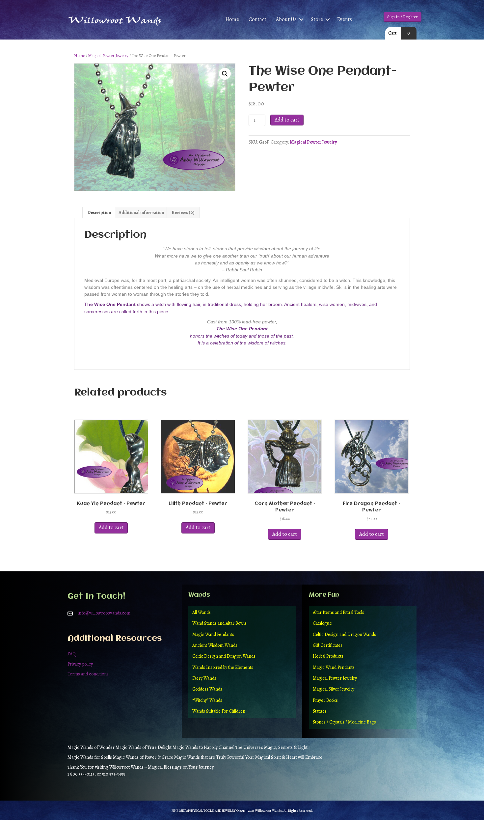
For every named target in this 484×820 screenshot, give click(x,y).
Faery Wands (204, 678)
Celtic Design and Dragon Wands (223, 656)
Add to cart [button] (111, 527)
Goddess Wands (207, 689)
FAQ (71, 654)
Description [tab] (99, 212)
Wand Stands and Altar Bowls (219, 623)
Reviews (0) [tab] (183, 212)
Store (317, 19)
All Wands (201, 612)
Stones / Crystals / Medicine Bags (344, 722)
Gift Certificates (327, 645)
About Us (286, 19)
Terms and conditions (88, 674)
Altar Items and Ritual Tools (338, 612)
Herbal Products (328, 656)
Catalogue (322, 623)
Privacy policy (80, 664)
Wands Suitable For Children (218, 711)
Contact (257, 19)
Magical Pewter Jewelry (108, 55)
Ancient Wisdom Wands (214, 645)
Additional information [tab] (141, 212)
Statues (320, 711)
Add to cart (287, 119)
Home (232, 19)
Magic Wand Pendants (213, 634)
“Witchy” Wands (207, 700)
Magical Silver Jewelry (333, 689)
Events (344, 19)
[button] (301, 19)
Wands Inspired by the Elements (222, 667)
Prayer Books (325, 700)
